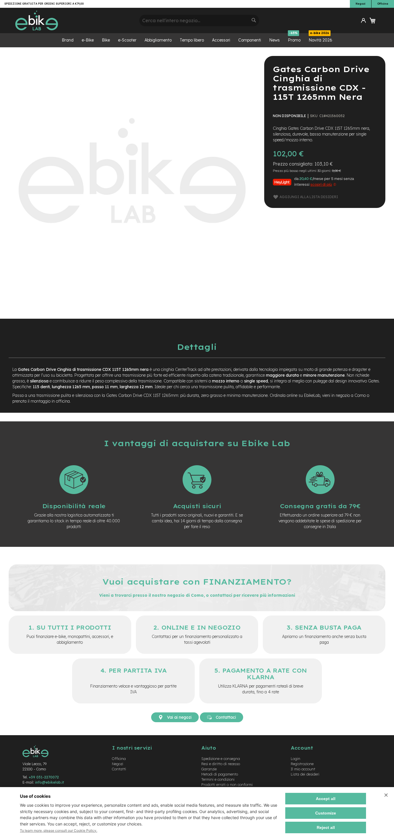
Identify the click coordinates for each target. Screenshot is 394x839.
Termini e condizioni (217, 779)
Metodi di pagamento (219, 774)
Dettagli (197, 347)
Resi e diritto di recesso (220, 763)
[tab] (197, 347)
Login (295, 758)
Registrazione (302, 763)
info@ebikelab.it (49, 782)
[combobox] (199, 20)
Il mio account (303, 769)
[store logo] (75, 20)
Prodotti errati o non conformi (227, 784)
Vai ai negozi (179, 717)
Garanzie (209, 769)
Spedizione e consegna (220, 758)
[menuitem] (68, 40)
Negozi (360, 3)
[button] (363, 20)
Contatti (119, 769)
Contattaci (225, 717)
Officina (382, 3)
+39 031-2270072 (44, 777)
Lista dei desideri (305, 774)
